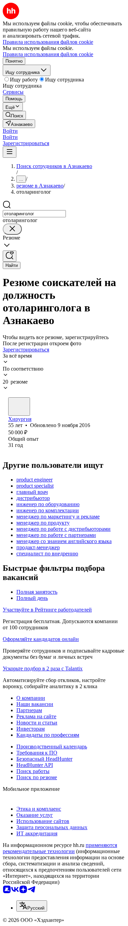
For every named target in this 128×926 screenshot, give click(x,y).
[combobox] (34, 213)
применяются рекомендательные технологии (60, 848)
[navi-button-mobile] (9, 152)
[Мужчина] (19, 406)
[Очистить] (12, 229)
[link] (14, 115)
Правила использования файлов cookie (48, 54)
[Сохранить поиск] (9, 256)
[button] (10, 131)
